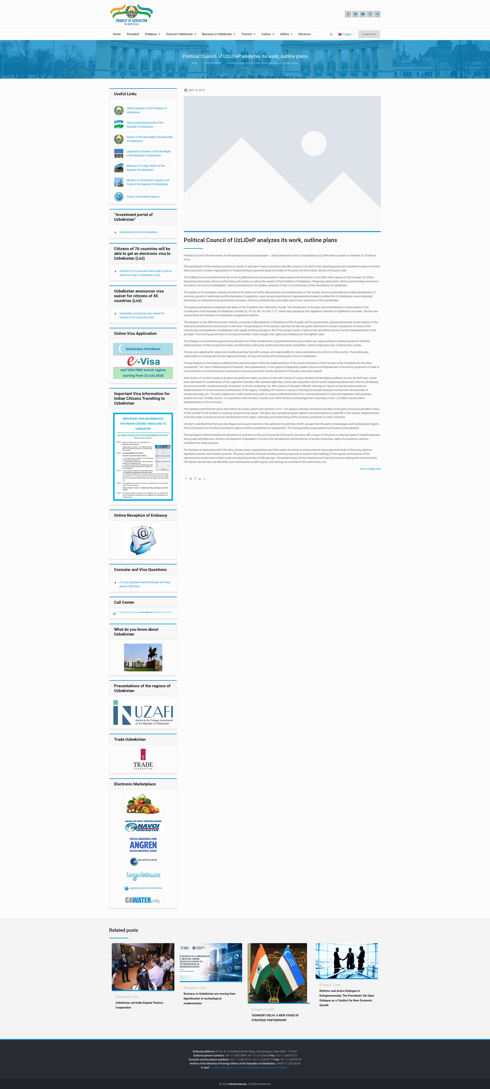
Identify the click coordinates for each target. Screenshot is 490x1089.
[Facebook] (348, 14)
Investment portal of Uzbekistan (139, 232)
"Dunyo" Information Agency (143, 196)
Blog (194, 63)
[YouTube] (362, 14)
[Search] (331, 34)
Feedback (283, 1067)
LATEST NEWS (212, 63)
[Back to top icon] (474, 1083)
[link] (143, 361)
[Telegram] (377, 14)
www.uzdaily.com (370, 468)
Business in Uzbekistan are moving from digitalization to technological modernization (209, 998)
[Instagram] (370, 14)
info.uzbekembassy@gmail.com (257, 1067)
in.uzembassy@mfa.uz (223, 1067)
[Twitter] (355, 14)
